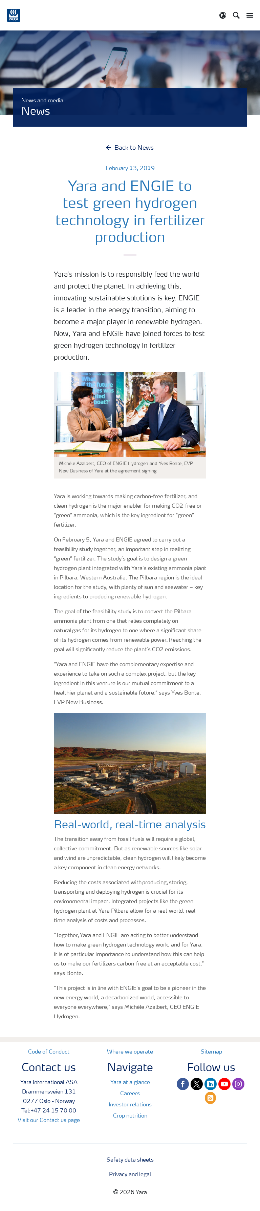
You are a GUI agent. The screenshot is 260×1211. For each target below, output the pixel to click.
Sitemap (211, 1052)
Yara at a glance (130, 1082)
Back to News (134, 148)
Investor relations (130, 1105)
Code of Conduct (48, 1052)
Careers (130, 1094)
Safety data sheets (130, 1160)
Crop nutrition (130, 1116)
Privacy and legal (130, 1174)
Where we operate (130, 1052)
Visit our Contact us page (49, 1120)
